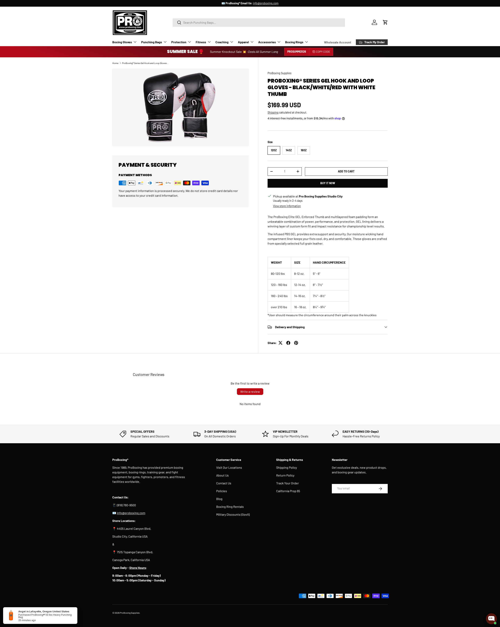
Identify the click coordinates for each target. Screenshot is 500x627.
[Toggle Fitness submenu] (209, 42)
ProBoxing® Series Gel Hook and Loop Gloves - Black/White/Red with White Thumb (145, 63)
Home (115, 63)
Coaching (222, 42)
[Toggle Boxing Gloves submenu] (135, 42)
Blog (219, 499)
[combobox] (259, 22)
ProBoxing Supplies (279, 73)
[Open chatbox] (491, 618)
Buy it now (327, 183)
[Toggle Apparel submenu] (252, 42)
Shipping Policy (286, 467)
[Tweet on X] (280, 343)
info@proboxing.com (266, 3)
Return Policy (285, 475)
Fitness (201, 42)
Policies (221, 491)
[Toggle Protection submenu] (189, 42)
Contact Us (223, 483)
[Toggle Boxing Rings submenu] (306, 42)
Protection (178, 42)
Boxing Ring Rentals (230, 506)
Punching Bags (151, 42)
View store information (287, 206)
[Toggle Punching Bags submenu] (165, 42)
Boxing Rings (294, 42)
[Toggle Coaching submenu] (231, 42)
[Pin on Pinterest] (296, 343)
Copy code (323, 51)
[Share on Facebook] (288, 343)
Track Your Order (287, 483)
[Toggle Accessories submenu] (279, 42)
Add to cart (346, 171)
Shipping (273, 112)
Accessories (267, 42)
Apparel (243, 42)
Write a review (250, 391)
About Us (222, 475)
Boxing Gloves (122, 42)
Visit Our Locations (229, 467)
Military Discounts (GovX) (233, 514)
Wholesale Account (337, 42)
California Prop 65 (288, 491)
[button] (385, 22)
